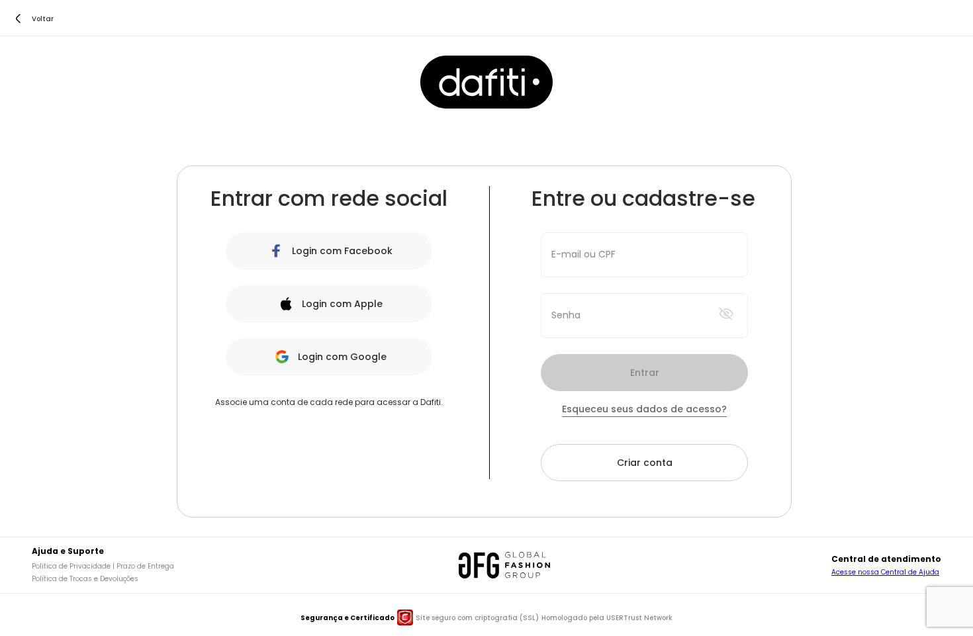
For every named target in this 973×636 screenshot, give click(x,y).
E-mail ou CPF (583, 254)
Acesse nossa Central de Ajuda (885, 572)
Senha (565, 315)
